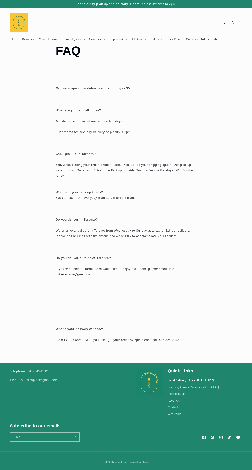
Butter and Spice (120, 462)
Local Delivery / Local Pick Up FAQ (191, 380)
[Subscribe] (75, 437)
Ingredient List (177, 393)
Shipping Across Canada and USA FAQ (193, 387)
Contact (173, 407)
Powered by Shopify (139, 462)
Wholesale (174, 413)
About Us (174, 400)
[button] (13, 39)
